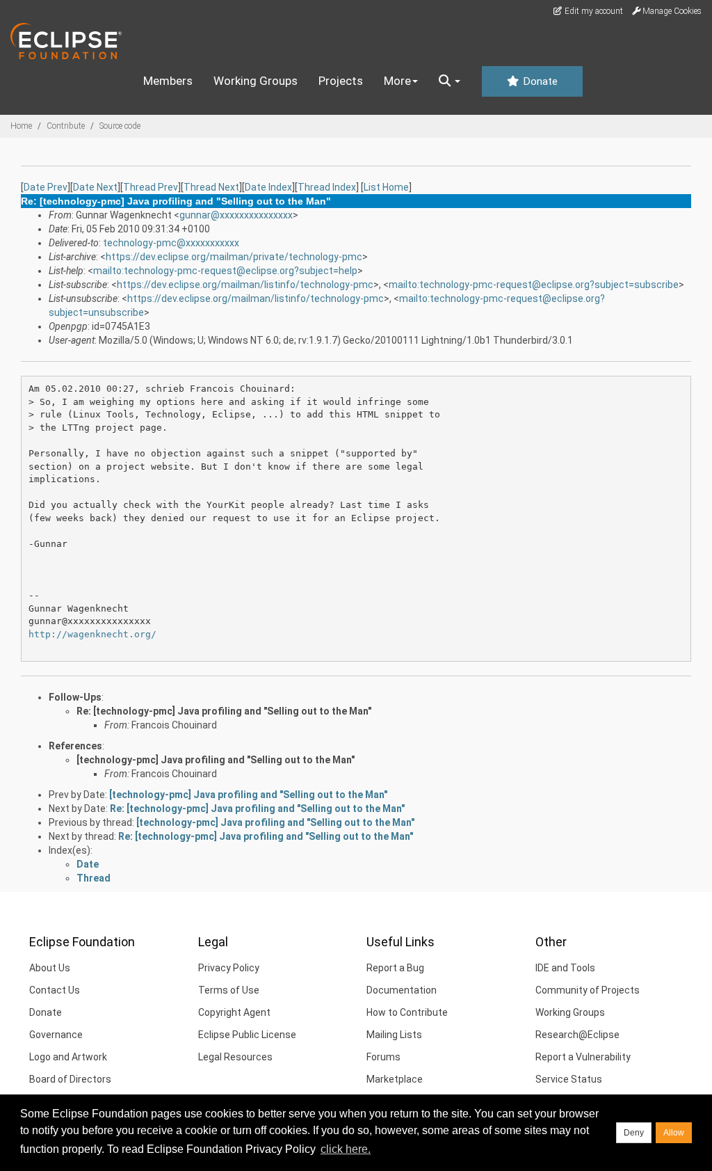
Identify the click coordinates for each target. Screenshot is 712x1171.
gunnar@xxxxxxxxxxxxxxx (236, 215)
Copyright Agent (234, 1012)
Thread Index (327, 187)
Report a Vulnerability (583, 1056)
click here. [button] (346, 1149)
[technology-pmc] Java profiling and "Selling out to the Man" (215, 759)
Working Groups (255, 81)
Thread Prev (150, 187)
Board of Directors (70, 1079)
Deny (634, 1133)
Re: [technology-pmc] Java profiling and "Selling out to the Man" (223, 711)
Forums (383, 1056)
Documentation (401, 990)
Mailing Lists (394, 1034)
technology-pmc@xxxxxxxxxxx (171, 242)
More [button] (397, 81)
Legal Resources (235, 1056)
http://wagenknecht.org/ (92, 634)
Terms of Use (228, 990)
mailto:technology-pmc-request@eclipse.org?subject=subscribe (534, 284)
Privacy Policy (228, 967)
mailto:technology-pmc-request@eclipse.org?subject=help (225, 270)
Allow (673, 1133)
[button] (449, 81)
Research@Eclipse (577, 1034)
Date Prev (45, 187)
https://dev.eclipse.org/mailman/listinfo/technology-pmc (245, 284)
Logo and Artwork (68, 1056)
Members (168, 81)
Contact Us (54, 990)
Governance (56, 1034)
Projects (340, 81)
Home (21, 126)
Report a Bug (395, 967)
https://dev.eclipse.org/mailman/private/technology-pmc (234, 256)
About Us (49, 967)
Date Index (268, 187)
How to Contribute (407, 1012)
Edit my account (593, 11)
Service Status (568, 1079)
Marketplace (394, 1079)
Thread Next (211, 187)
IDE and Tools (565, 967)
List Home (386, 187)
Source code (119, 126)
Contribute (66, 126)
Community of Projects (587, 990)
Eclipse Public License (247, 1034)
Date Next (95, 187)
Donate (539, 81)
